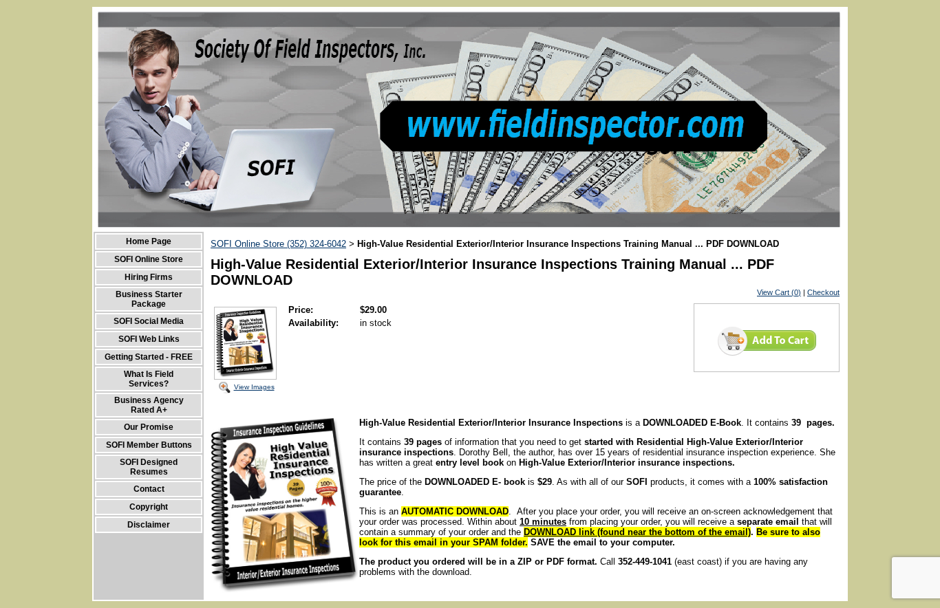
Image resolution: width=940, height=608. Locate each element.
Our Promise (148, 427)
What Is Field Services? (148, 379)
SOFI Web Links (149, 339)
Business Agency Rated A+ (149, 405)
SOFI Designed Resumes (149, 467)
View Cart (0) (779, 292)
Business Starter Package (149, 299)
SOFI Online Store (148, 259)
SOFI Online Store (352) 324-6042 (278, 244)
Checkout (823, 292)
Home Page (148, 241)
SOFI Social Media (149, 321)
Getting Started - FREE (149, 357)
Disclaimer (148, 525)
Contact (148, 489)
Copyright (148, 507)
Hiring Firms (149, 277)
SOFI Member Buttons (149, 445)
